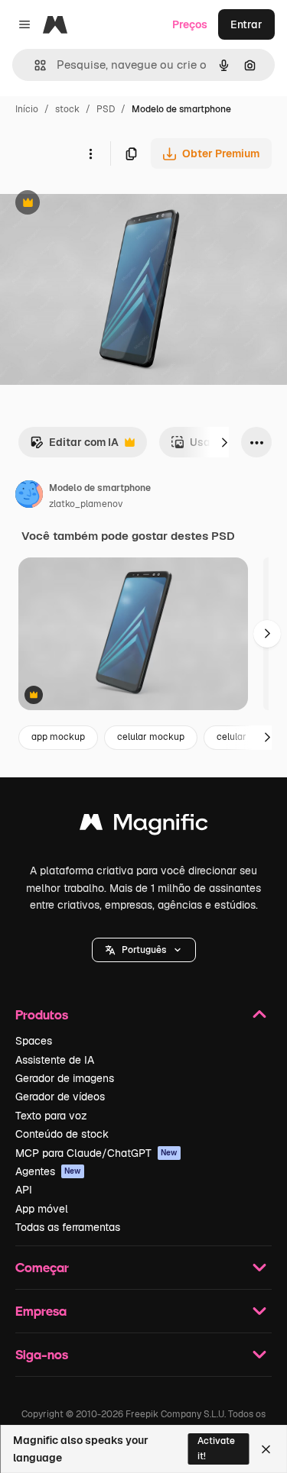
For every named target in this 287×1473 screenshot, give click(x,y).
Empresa (41, 1311)
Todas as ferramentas (67, 1227)
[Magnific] (144, 826)
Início (26, 109)
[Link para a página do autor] (29, 496)
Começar (42, 1267)
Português (144, 950)
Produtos (41, 1014)
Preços (189, 24)
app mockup (58, 737)
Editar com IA (74, 446)
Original (98, 204)
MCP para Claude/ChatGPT (96, 1153)
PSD (105, 109)
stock (67, 109)
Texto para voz (51, 1116)
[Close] (266, 1449)
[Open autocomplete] (34, 65)
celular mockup (150, 737)
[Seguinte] (224, 442)
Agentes (48, 1171)
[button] (144, 950)
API (23, 1190)
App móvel (41, 1209)
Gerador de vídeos (60, 1096)
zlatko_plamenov (85, 504)
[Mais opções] (90, 153)
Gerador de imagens (64, 1078)
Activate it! (216, 1448)
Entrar (246, 24)
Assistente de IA (54, 1060)
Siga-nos (41, 1354)
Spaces (33, 1041)
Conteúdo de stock (62, 1134)
